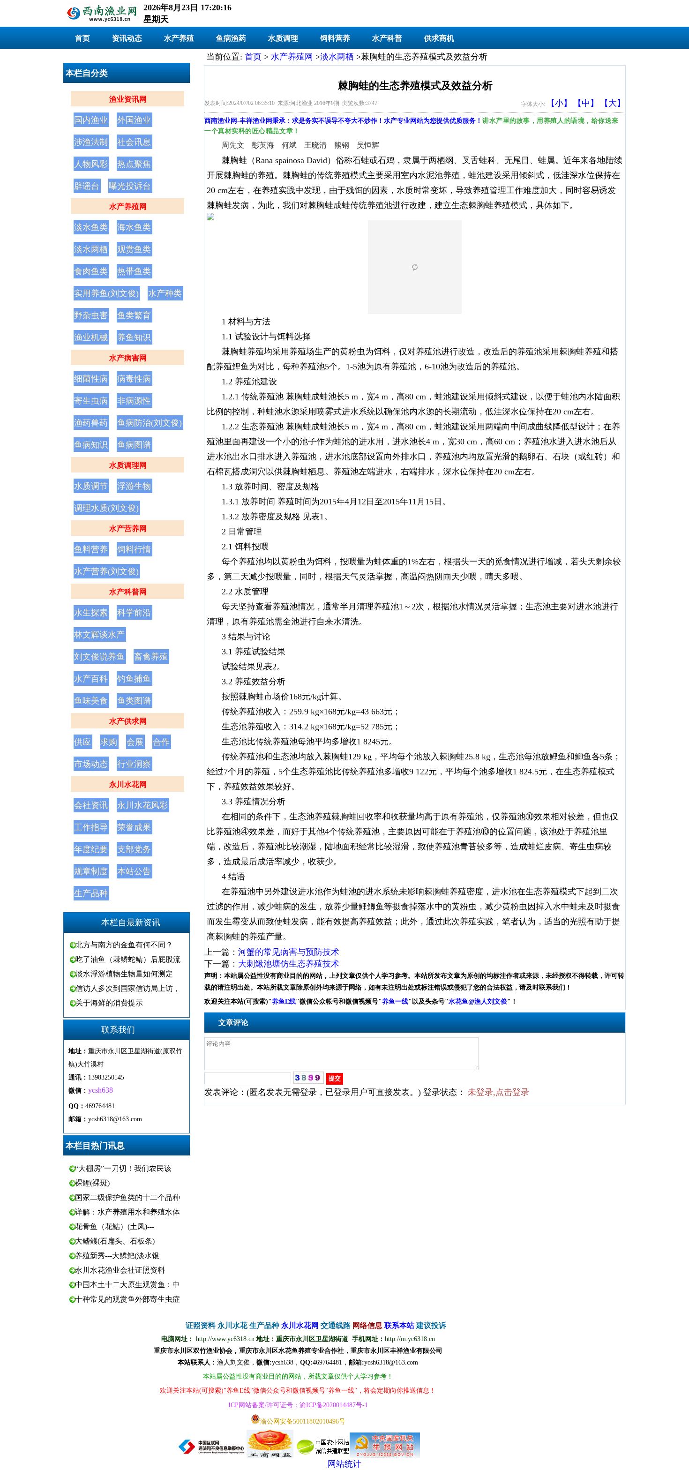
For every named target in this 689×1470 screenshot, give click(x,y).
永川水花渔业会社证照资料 (120, 1270)
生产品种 (91, 893)
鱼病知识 (91, 445)
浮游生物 (134, 486)
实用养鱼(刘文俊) (106, 293)
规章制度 (91, 871)
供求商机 (439, 38)
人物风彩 (91, 164)
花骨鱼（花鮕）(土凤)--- (114, 1226)
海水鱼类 (134, 227)
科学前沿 (134, 612)
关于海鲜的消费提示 (109, 1003)
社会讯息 (134, 142)
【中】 (586, 103)
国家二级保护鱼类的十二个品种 (127, 1197)
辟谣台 (86, 186)
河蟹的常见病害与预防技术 (288, 952)
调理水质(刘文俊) (106, 508)
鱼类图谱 (134, 700)
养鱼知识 (134, 337)
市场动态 (91, 764)
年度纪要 (91, 849)
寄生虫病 (91, 400)
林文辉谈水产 (99, 634)
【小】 (559, 103)
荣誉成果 (134, 827)
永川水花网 (128, 784)
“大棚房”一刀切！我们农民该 (123, 1168)
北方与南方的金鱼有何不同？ (124, 945)
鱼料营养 (91, 549)
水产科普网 (128, 592)
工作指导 (91, 827)
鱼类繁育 (134, 315)
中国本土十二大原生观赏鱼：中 (127, 1285)
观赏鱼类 (134, 249)
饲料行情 (134, 549)
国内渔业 (91, 120)
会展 (135, 742)
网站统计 (344, 1464)
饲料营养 (335, 38)
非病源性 (134, 400)
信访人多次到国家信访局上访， (127, 988)
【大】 (612, 103)
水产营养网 (128, 528)
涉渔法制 (91, 142)
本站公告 (134, 871)
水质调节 (91, 486)
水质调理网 (128, 465)
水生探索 (91, 612)
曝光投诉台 (130, 186)
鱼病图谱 (134, 445)
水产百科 (91, 678)
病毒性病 (134, 378)
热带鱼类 (134, 271)
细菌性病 (91, 378)
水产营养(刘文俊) (106, 571)
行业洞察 (134, 764)
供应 (82, 742)
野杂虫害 (91, 315)
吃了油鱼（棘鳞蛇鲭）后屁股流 (127, 959)
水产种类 (165, 293)
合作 (161, 742)
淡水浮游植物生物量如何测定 (124, 974)
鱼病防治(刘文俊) (149, 423)
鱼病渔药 (231, 38)
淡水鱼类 (91, 227)
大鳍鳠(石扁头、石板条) (115, 1241)
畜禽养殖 (151, 656)
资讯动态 (127, 38)
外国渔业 (134, 120)
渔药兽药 (91, 423)
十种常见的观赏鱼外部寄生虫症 (127, 1299)
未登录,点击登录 (498, 1092)
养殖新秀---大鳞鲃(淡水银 (117, 1256)
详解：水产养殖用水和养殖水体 (127, 1212)
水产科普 (387, 38)
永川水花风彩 (142, 805)
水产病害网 (128, 358)
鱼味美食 (91, 700)
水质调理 (283, 38)
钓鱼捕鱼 (134, 678)
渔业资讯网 (128, 99)
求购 (108, 742)
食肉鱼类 (91, 271)
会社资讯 (91, 805)
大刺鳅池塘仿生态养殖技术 (288, 963)
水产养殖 (179, 38)
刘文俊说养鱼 (99, 656)
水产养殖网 (128, 206)
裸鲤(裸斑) (92, 1183)
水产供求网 (128, 721)
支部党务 (134, 849)
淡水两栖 (91, 249)
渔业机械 (91, 337)
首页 (82, 38)
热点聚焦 (134, 164)
